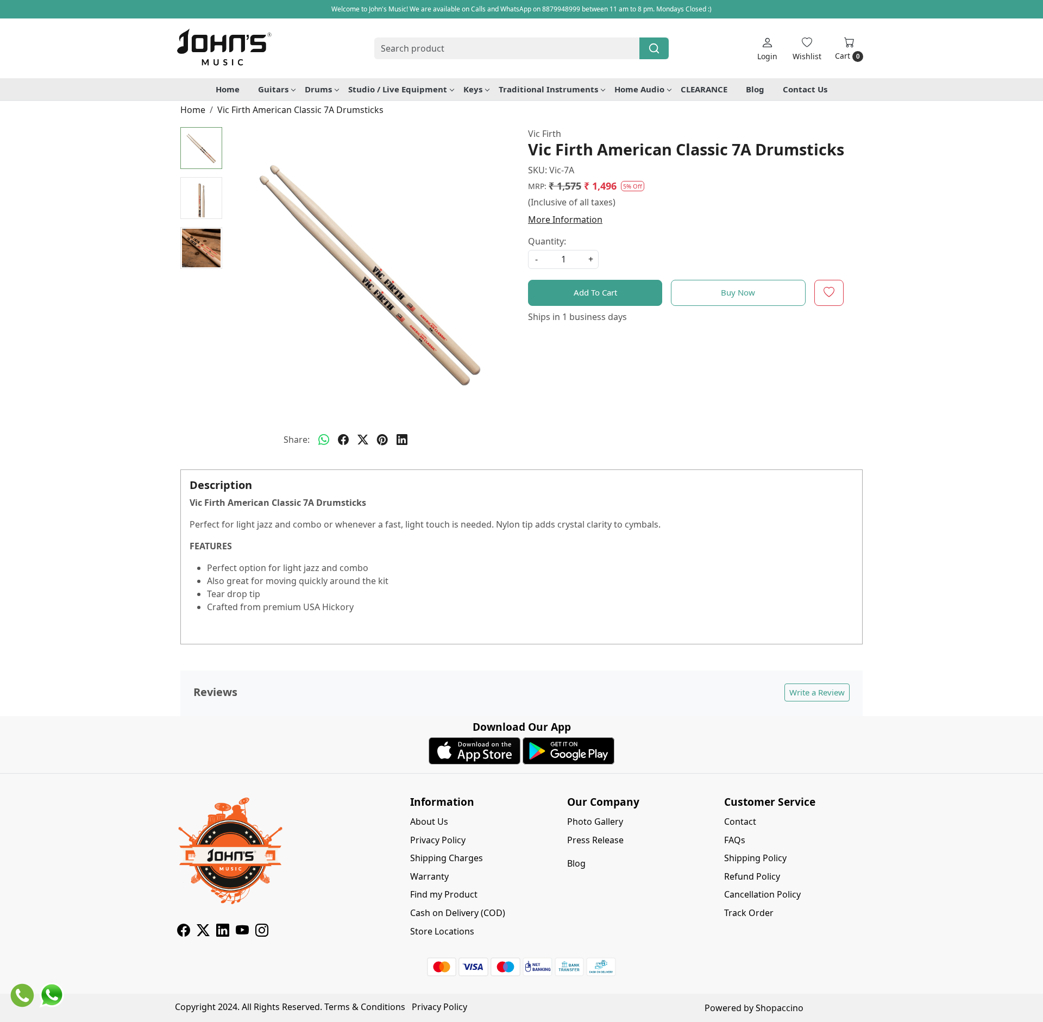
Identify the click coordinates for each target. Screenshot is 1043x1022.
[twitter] (363, 439)
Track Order (749, 913)
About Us (429, 821)
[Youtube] (242, 932)
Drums (318, 89)
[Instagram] (262, 932)
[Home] (224, 48)
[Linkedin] (222, 932)
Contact (740, 821)
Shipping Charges (446, 858)
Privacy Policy (438, 840)
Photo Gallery (595, 821)
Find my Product (443, 894)
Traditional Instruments (548, 89)
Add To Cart (595, 292)
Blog (755, 89)
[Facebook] (183, 932)
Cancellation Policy (762, 894)
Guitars (273, 89)
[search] (654, 48)
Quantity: (547, 241)
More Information (565, 219)
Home (228, 89)
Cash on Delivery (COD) (457, 913)
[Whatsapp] (324, 439)
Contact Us (805, 89)
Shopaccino (779, 1008)
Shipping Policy (755, 858)
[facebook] (343, 439)
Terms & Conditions (364, 1007)
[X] (203, 932)
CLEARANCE (704, 89)
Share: (297, 440)
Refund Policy (752, 876)
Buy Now (738, 292)
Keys (472, 89)
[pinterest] (382, 439)
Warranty (429, 876)
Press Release (595, 840)
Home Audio (639, 89)
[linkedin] (402, 439)
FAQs (734, 840)
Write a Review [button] (817, 692)
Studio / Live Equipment (397, 89)
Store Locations (442, 931)
